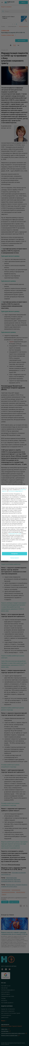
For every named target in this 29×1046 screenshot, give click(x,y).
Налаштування (14, 558)
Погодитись (14, 553)
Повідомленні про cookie (14, 533)
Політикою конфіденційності (15, 491)
